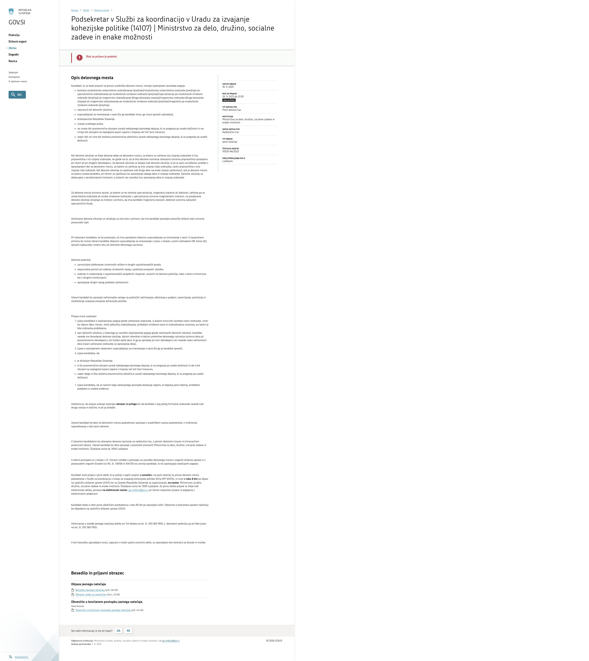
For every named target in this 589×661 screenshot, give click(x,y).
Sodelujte (13, 72)
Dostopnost (14, 77)
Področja (14, 35)
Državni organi (18, 41)
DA (118, 631)
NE (128, 631)
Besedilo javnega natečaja (90, 590)
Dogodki (14, 54)
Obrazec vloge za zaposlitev (90, 594)
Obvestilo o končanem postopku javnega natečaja (103, 610)
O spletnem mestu (18, 81)
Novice (13, 61)
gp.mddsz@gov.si (138, 490)
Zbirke (13, 48)
